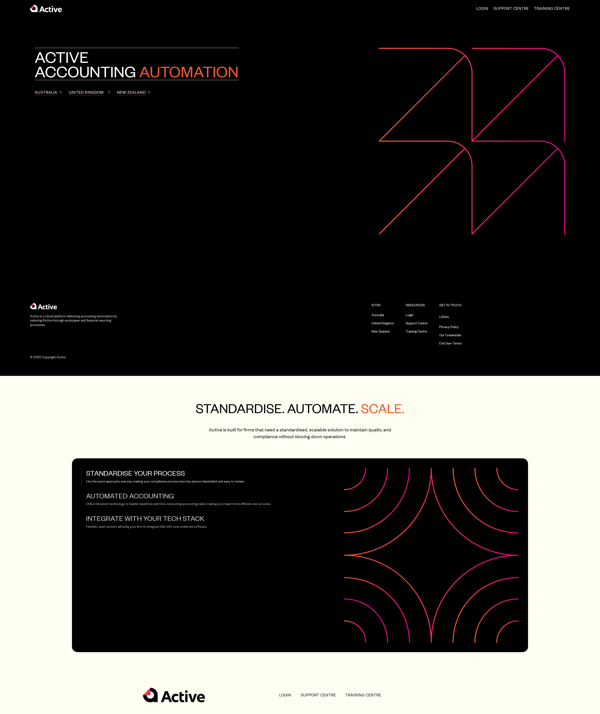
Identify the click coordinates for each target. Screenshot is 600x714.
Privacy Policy (449, 327)
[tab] (201, 477)
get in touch (450, 305)
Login (482, 8)
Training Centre (552, 8)
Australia (377, 315)
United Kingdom (382, 323)
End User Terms (450, 343)
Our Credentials (450, 335)
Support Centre (511, 8)
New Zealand (380, 331)
